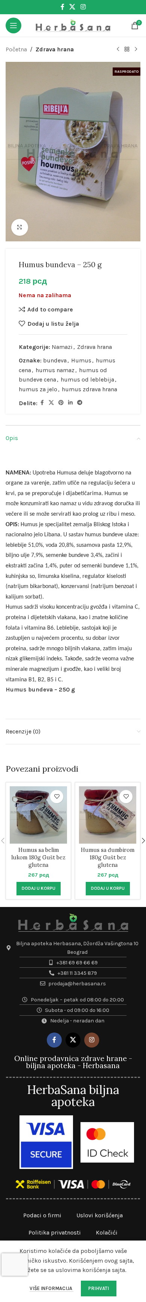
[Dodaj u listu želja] (56, 796)
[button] (38, 888)
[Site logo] (73, 24)
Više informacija (51, 1288)
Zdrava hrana (55, 49)
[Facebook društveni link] (62, 7)
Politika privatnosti (54, 1232)
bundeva (55, 360)
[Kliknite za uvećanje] (19, 227)
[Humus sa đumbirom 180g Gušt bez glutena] (107, 815)
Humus (81, 360)
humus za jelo (38, 389)
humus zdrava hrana (89, 389)
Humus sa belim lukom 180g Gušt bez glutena (38, 857)
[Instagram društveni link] (83, 7)
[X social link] (72, 7)
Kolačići (107, 1232)
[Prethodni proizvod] (117, 49)
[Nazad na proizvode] (126, 49)
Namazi (62, 346)
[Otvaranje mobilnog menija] (13, 25)
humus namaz (55, 370)
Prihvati (98, 1288)
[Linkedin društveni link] (70, 403)
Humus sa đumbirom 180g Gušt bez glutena (107, 857)
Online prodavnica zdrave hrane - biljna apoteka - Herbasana (73, 1062)
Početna (16, 49)
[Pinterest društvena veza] (61, 403)
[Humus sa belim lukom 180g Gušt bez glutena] (38, 815)
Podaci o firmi (42, 1215)
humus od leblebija (87, 379)
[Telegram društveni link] (80, 403)
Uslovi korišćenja (99, 1215)
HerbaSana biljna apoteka (73, 1095)
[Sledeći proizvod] (135, 49)
